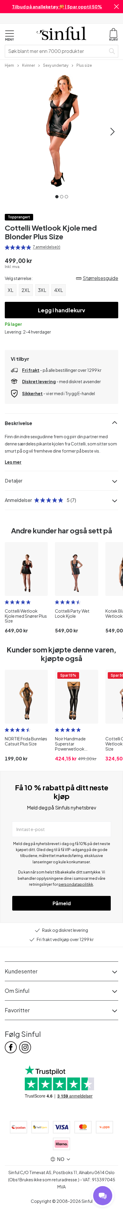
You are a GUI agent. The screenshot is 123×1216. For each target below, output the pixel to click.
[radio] (7, 247)
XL (10, 290)
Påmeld (62, 903)
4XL (58, 290)
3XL (42, 290)
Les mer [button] (13, 462)
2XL (25, 290)
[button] (116, 6)
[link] (9, 65)
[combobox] (56, 51)
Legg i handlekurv (61, 310)
